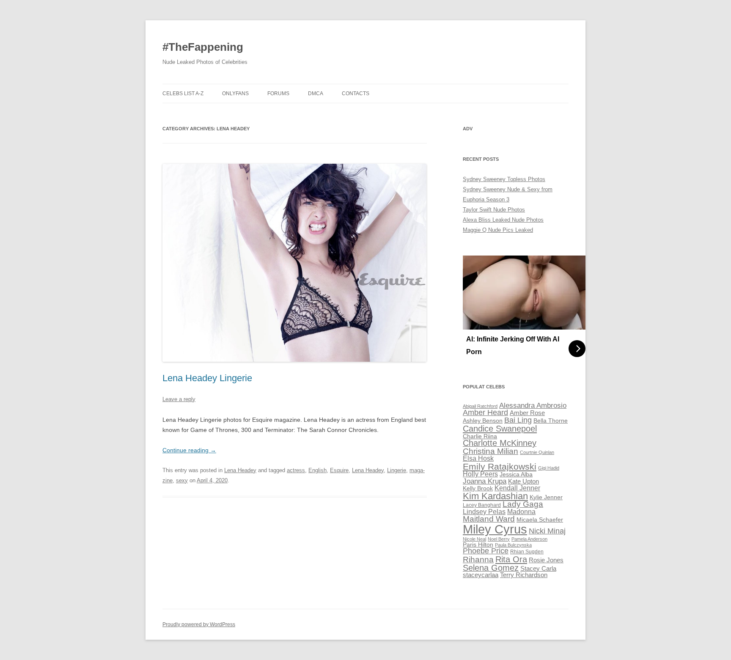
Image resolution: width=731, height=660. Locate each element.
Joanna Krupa (484, 481)
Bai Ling (518, 420)
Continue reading (189, 450)
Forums (278, 93)
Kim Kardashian (495, 496)
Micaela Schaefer (540, 520)
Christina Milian (490, 451)
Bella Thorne (550, 421)
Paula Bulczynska (513, 544)
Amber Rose (527, 413)
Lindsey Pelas (484, 511)
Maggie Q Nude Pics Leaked (498, 230)
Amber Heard (485, 412)
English (317, 470)
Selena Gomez (491, 567)
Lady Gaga (523, 504)
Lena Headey (240, 470)
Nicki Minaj (547, 531)
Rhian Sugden (527, 552)
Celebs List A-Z (182, 93)
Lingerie (396, 470)
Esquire (339, 470)
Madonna (521, 511)
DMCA (315, 93)
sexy (182, 480)
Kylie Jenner (546, 497)
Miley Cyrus (495, 529)
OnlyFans (235, 93)
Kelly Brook (478, 488)
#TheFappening (202, 47)
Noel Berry (499, 539)
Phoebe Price (485, 551)
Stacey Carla (538, 568)
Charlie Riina (480, 436)
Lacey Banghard (482, 505)
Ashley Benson (483, 421)
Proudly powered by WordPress (198, 624)
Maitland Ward (489, 518)
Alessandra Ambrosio (532, 406)
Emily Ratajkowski (499, 466)
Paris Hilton (478, 545)
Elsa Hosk (478, 458)
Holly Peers (480, 474)
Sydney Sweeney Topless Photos (504, 179)
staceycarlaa (480, 575)
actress (296, 470)
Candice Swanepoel (500, 428)
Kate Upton (523, 481)
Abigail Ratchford (480, 406)
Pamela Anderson (529, 539)
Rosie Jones (546, 560)
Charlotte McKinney (499, 443)
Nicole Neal (474, 539)
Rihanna (478, 559)
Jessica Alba (516, 474)
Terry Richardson (523, 575)
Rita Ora (511, 559)
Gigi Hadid (548, 467)
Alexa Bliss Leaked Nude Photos (503, 220)
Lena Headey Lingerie (207, 378)
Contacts (355, 93)
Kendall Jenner (517, 488)
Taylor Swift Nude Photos (494, 209)
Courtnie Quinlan (537, 452)
